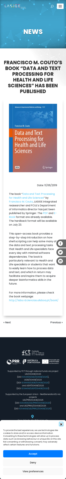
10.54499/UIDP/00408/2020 (34, 388)
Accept (33, 453)
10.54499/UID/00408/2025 (35, 377)
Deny (33, 462)
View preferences (33, 471)
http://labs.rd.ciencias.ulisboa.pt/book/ (33, 300)
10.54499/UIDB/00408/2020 (35, 382)
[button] (61, 424)
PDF (45, 213)
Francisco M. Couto (21, 201)
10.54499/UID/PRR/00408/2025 (35, 402)
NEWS (33, 31)
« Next (7, 322)
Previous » (56, 322)
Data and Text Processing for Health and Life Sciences (32, 196)
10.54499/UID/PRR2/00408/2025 (35, 408)
